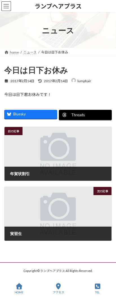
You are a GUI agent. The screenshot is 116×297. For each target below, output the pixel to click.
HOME (19, 292)
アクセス (58, 292)
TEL (97, 292)
